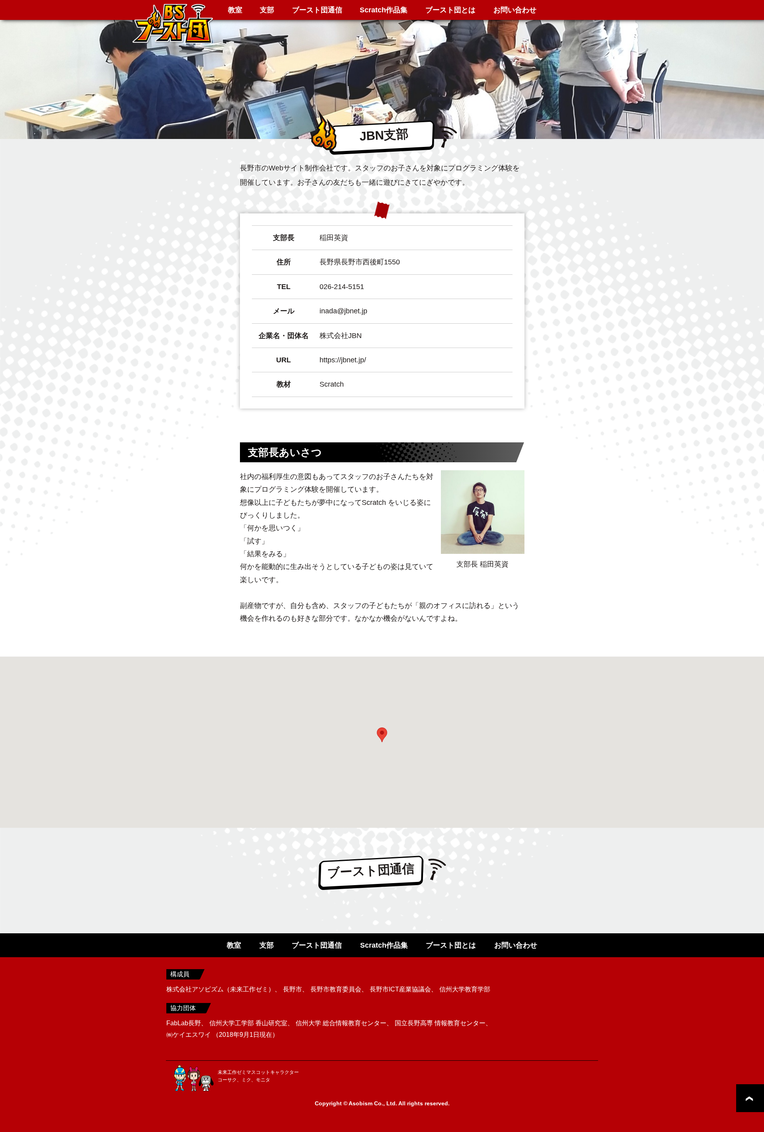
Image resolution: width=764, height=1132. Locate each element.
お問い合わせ (514, 10)
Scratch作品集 (383, 10)
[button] (382, 734)
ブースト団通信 (317, 10)
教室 (235, 10)
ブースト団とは (450, 10)
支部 (267, 10)
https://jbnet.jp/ (343, 360)
